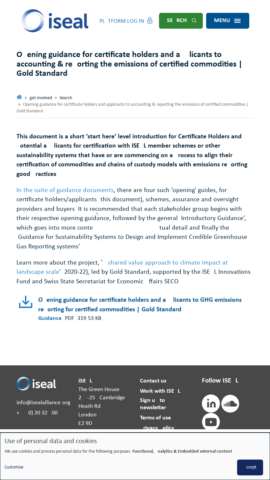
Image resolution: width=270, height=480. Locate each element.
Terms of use (155, 418)
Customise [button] (14, 467)
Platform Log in (121, 21)
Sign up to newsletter (153, 404)
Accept (250, 467)
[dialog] (135, 456)
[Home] (55, 20)
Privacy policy (157, 428)
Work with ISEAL (160, 391)
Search (177, 20)
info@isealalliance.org (43, 403)
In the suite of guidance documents (65, 190)
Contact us (153, 381)
